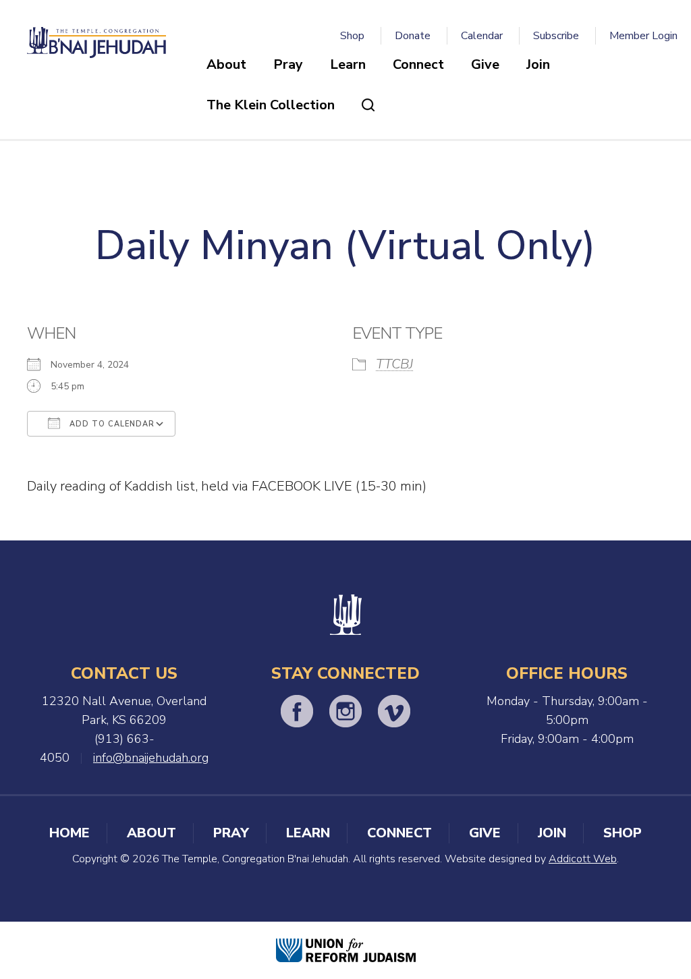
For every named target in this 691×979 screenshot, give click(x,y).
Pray (288, 64)
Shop (352, 35)
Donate (413, 35)
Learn (348, 64)
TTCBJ (394, 364)
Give (485, 64)
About (226, 64)
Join (538, 64)
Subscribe (556, 35)
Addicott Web (583, 858)
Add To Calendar (111, 424)
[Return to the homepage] (96, 42)
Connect (418, 64)
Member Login (643, 35)
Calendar (482, 35)
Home (69, 833)
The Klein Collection (270, 105)
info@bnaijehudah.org (151, 758)
